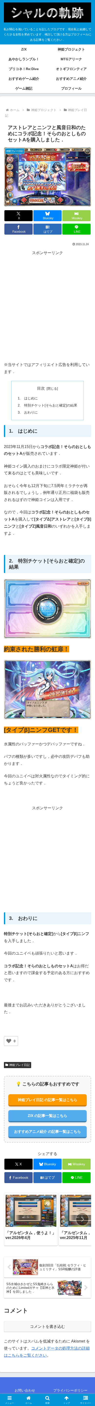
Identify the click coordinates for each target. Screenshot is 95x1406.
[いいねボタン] (8, 1041)
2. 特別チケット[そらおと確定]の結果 (47, 405)
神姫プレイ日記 (19, 1065)
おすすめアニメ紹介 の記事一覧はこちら (47, 1131)
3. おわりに (28, 412)
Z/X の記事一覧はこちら (47, 1116)
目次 (41, 388)
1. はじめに (28, 398)
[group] (31, 1219)
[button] (82, 1219)
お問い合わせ (25, 1390)
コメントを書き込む (47, 1326)
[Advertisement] (47, 306)
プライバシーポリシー (70, 1390)
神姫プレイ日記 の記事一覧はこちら (47, 1100)
